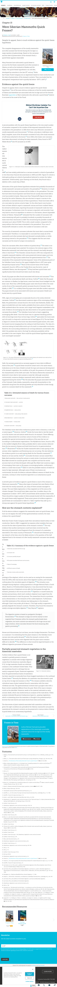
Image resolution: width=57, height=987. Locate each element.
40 (31, 591)
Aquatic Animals (26, 5)
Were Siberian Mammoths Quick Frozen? (40, 18)
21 (14, 300)
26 (22, 379)
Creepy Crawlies (49, 5)
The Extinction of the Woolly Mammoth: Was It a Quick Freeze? (23, 760)
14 (15, 252)
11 (21, 214)
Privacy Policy (23, 949)
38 (32, 532)
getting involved (40, 965)
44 (18, 625)
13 (41, 245)
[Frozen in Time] (9, 915)
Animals (12, 18)
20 (12, 288)
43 (15, 616)
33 (24, 455)
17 (27, 269)
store (16, 747)
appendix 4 (12, 95)
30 (6, 448)
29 (26, 431)
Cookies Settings (30, 981)
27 (32, 386)
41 (27, 607)
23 (36, 316)
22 (17, 311)
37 (43, 525)
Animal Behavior (17, 5)
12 (27, 238)
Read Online (27, 739)
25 (14, 365)
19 (38, 278)
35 (18, 483)
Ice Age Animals (27, 18)
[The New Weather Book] (22, 915)
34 (21, 467)
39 (35, 581)
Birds (43, 5)
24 (32, 358)
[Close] (32, 969)
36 (35, 502)
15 (46, 257)
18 (50, 276)
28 (13, 431)
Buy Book (48, 69)
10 (40, 188)
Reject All (29, 977)
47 (12, 678)
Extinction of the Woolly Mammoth (41, 716)
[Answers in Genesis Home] (4, 1)
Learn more (48, 971)
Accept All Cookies (29, 974)
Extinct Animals (19, 18)
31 (15, 448)
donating (33, 965)
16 (20, 264)
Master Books (5, 746)
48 (30, 680)
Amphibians (9, 5)
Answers (8, 18)
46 (15, 641)
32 (51, 453)
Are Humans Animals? (36, 5)
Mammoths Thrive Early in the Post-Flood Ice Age (16, 716)
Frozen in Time (26, 36)
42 (37, 607)
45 (25, 636)
